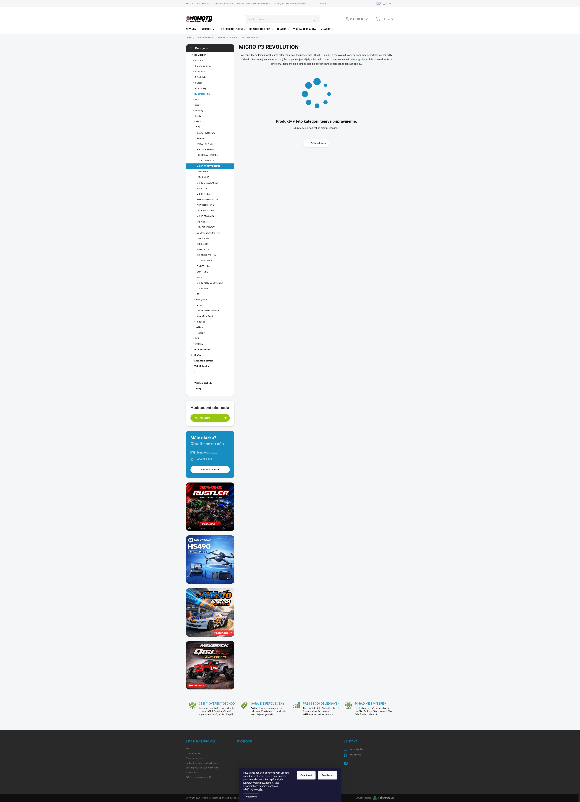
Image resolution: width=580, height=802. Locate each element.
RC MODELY (200, 55)
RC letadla (200, 71)
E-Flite (199, 127)
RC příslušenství (202, 349)
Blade (198, 121)
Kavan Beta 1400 (205, 316)
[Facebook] (346, 763)
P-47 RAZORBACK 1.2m (208, 199)
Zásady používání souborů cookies (290, 3)
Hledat (316, 19)
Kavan (199, 305)
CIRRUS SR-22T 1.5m (206, 255)
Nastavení (251, 796)
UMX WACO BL (204, 238)
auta (197, 99)
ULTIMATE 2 (202, 171)
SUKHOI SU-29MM (205, 149)
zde (260, 789)
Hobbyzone (201, 299)
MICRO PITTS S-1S (205, 160)
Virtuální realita (201, 366)
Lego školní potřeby (203, 361)
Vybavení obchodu (203, 383)
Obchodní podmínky (223, 3)
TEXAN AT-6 (202, 288)
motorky (199, 344)
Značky (197, 388)
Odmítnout (306, 775)
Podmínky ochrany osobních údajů (253, 3)
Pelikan (199, 327)
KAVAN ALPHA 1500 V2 (208, 310)
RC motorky (200, 88)
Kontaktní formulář (210, 469)
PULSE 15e (202, 188)
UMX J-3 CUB (203, 177)
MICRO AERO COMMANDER (210, 283)
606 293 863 (204, 459)
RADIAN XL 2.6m (205, 144)
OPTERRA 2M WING (206, 210)
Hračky (197, 355)
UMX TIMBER (203, 272)
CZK (385, 3)
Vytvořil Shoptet (363, 798)
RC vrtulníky (200, 77)
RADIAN (200, 138)
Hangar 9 (200, 333)
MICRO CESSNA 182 (206, 216)
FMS (198, 294)
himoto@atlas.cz (207, 452)
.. (195, 377)
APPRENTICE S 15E (206, 205)
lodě (197, 338)
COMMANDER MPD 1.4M (208, 233)
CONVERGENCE (204, 260)
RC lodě (198, 83)
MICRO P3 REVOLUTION (208, 166)
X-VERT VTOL (203, 249)
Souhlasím (327, 775)
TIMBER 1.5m (203, 266)
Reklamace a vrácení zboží (198, 777)
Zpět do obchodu (318, 143)
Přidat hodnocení (202, 418)
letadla (198, 116)
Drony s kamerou (203, 66)
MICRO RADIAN (204, 194)
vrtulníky (199, 110)
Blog (188, 3)
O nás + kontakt (202, 3)
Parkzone (200, 322)
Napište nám (192, 772)
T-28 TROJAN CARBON (207, 155)
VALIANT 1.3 (203, 222)
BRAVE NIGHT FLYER (206, 133)
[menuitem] (192, 29)
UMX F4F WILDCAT (205, 227)
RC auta (199, 60)
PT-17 (199, 277)
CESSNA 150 (203, 244)
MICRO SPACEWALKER (207, 183)
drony (198, 105)
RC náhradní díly (202, 94)
